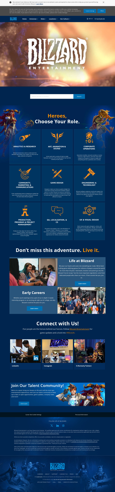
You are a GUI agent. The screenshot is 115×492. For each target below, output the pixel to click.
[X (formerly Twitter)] (89, 354)
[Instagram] (57, 354)
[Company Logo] (15, 19)
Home (24, 19)
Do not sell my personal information (63, 479)
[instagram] (63, 426)
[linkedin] (57, 426)
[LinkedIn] (25, 354)
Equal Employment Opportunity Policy (49, 433)
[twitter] (52, 426)
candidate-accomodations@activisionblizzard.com (84, 442)
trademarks (39, 477)
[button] (90, 11)
